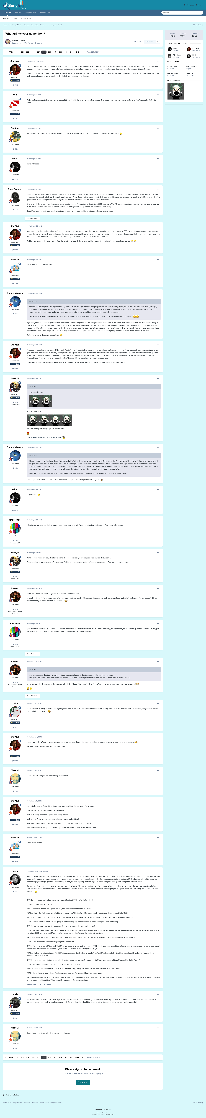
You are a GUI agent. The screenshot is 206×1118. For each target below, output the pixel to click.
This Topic (191, 12)
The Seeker (177, 55)
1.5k (16, 118)
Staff (15, 19)
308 (60, 52)
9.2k (16, 892)
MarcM (15, 770)
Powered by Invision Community (103, 1114)
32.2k (16, 179)
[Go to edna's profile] (15, 167)
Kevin (15, 871)
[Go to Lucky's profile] (15, 711)
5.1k (16, 149)
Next (77, 52)
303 (33, 52)
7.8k (16, 791)
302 (27, 52)
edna (14, 158)
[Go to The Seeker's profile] (169, 56)
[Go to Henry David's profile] (7, 41)
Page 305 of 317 (93, 52)
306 (49, 52)
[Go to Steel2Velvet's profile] (15, 197)
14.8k (16, 85)
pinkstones (15, 520)
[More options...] (158, 61)
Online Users (26, 19)
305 (44, 52)
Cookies (107, 1109)
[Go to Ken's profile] (15, 103)
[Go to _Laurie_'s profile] (15, 1002)
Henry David (19, 40)
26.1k (16, 1018)
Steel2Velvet (15, 189)
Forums (6, 19)
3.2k (16, 314)
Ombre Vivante (15, 293)
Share (138, 42)
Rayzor (14, 588)
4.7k (16, 540)
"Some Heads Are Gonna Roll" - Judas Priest (44, 437)
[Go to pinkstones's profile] (15, 528)
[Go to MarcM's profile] (15, 778)
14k (16, 727)
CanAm (15, 128)
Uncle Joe (15, 259)
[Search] (200, 13)
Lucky (15, 703)
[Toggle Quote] (30, 301)
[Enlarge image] (121, 133)
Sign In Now (82, 1082)
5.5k (16, 210)
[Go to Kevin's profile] (15, 879)
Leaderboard (45, 13)
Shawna (14, 61)
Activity (18, 13)
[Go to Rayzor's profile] (15, 596)
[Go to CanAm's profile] (15, 136)
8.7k (16, 402)
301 (22, 52)
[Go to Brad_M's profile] (15, 386)
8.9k (16, 609)
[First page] (6, 52)
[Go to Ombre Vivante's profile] (15, 301)
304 (38, 52)
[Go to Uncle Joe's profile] (15, 268)
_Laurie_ (14, 994)
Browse (8, 13)
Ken (15, 94)
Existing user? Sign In (193, 5)
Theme (98, 1109)
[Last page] (82, 52)
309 (65, 52)
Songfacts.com (30, 13)
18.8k (16, 283)
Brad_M (15, 378)
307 (54, 52)
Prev (11, 52)
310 (71, 52)
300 (16, 52)
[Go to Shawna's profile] (15, 69)
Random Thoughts (35, 43)
